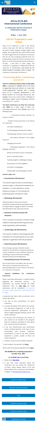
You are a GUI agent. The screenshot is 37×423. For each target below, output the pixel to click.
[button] (2, 2)
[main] (18, 196)
